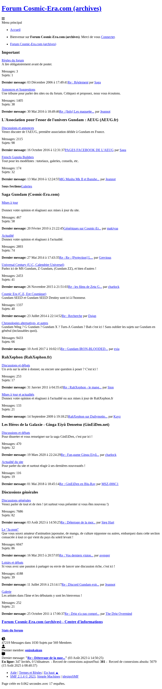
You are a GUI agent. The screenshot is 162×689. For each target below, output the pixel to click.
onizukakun (33, 650)
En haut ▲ (51, 672)
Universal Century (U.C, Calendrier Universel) (33, 265)
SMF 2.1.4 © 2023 (22, 676)
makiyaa (112, 228)
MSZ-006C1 (110, 484)
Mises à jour (10, 202)
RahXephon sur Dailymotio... (88, 416)
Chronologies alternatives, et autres (25, 323)
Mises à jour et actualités (18, 394)
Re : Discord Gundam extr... (80, 584)
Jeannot (105, 111)
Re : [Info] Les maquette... (76, 111)
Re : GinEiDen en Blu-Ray (77, 484)
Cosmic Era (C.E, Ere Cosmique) (24, 294)
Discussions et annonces (18, 128)
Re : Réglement (78, 82)
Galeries (26, 186)
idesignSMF (70, 676)
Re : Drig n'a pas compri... (82, 613)
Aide (13, 672)
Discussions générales (16, 500)
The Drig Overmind (118, 613)
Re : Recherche (72, 316)
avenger (104, 555)
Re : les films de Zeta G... (85, 286)
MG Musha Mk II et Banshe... (79, 179)
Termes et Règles (30, 672)
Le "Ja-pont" (10, 529)
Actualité (8, 235)
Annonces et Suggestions (18, 89)
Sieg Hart (107, 522)
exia (116, 349)
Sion (111, 387)
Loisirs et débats (12, 562)
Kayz (117, 416)
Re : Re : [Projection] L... (76, 257)
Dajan (92, 316)
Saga (97, 82)
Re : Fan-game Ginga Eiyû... (80, 455)
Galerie (6, 591)
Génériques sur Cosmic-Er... (82, 228)
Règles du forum (13, 60)
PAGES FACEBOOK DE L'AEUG (89, 150)
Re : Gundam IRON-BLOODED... (84, 349)
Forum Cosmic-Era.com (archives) (51, 8)
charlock (113, 286)
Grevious (105, 257)
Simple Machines (48, 676)
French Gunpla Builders (18, 157)
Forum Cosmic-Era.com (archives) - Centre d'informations (52, 621)
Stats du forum (12, 630)
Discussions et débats (16, 365)
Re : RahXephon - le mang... (82, 387)
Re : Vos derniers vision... (76, 555)
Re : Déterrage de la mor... (78, 522)
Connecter (108, 37)
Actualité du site (12, 462)
